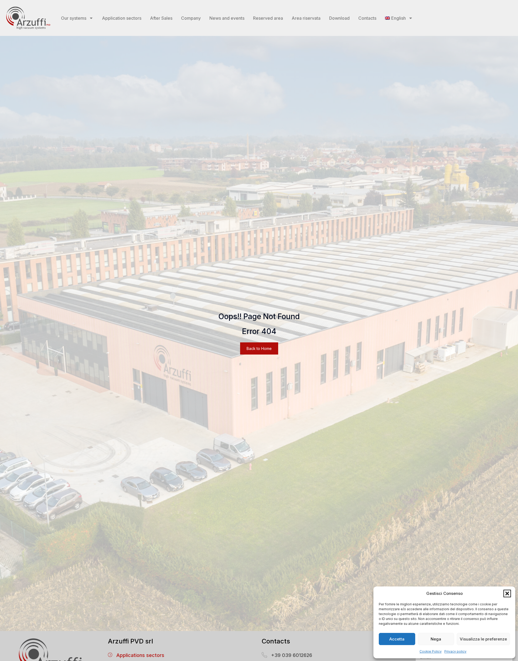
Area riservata (306, 18)
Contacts (367, 18)
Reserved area (268, 18)
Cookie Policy (431, 651)
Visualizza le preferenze (483, 639)
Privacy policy (455, 651)
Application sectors (121, 18)
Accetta (396, 639)
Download (339, 18)
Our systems (73, 18)
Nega (436, 639)
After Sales (161, 18)
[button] (507, 593)
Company (191, 18)
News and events (226, 18)
